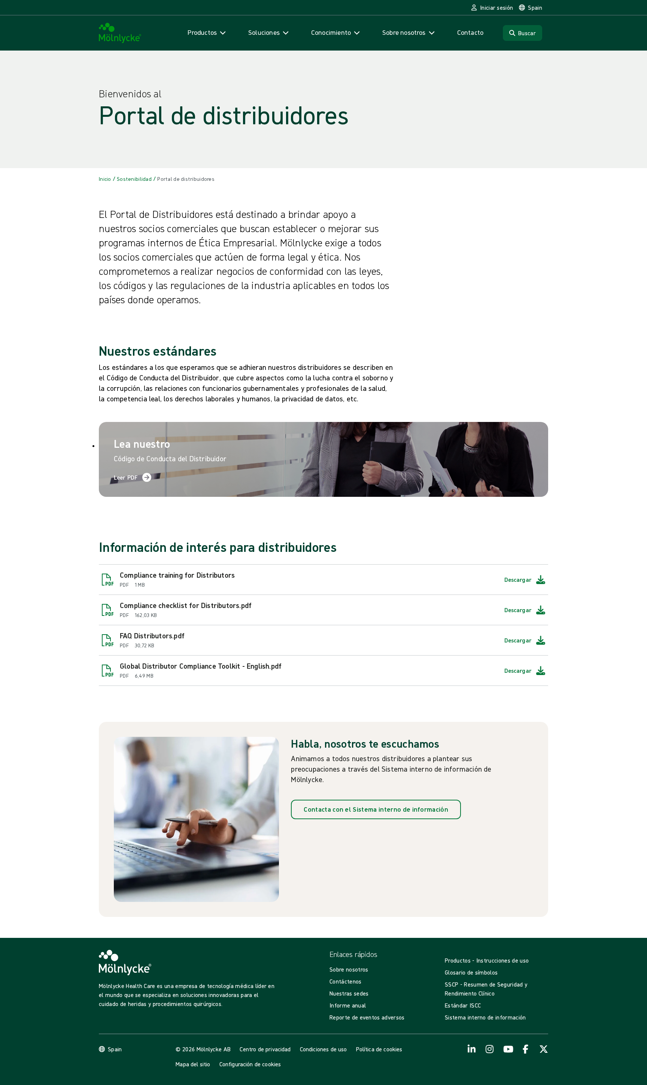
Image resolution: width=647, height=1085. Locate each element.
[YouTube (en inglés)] (507, 1049)
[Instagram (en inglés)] (489, 1049)
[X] (543, 1049)
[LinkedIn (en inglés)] (471, 1049)
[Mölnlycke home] (120, 33)
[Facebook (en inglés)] (525, 1049)
